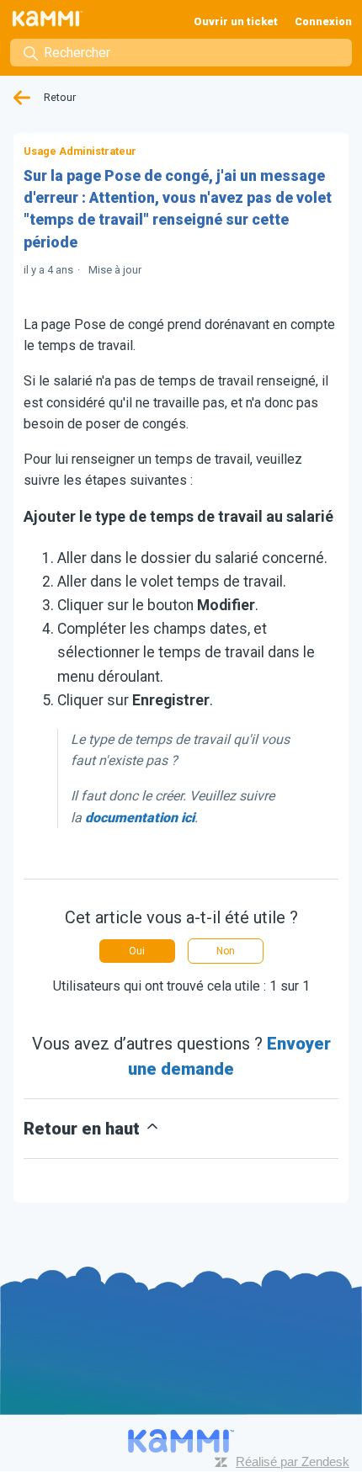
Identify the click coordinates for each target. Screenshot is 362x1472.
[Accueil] (53, 18)
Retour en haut (84, 1129)
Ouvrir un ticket (236, 21)
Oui (137, 951)
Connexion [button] (323, 21)
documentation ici (139, 818)
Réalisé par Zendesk (292, 1461)
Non (225, 951)
